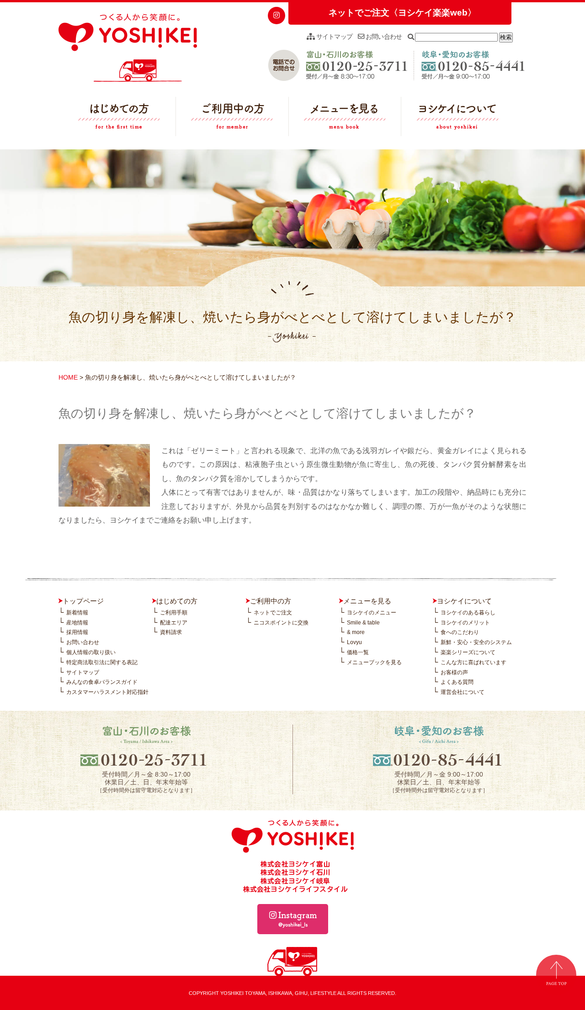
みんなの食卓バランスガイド (102, 682)
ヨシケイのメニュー (371, 612)
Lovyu (354, 642)
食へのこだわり (460, 632)
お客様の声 (454, 672)
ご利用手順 (173, 612)
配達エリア (173, 622)
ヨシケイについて (457, 119)
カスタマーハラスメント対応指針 (107, 692)
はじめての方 (119, 119)
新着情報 (77, 612)
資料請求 (171, 632)
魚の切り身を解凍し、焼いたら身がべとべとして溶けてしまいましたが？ (267, 413)
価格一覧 (358, 652)
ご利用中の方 (232, 119)
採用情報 (77, 632)
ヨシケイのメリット (465, 622)
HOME (68, 377)
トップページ (83, 601)
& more (356, 632)
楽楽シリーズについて (468, 652)
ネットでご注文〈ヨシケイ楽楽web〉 (402, 12)
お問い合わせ (383, 36)
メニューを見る (345, 119)
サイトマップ (333, 36)
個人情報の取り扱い (91, 652)
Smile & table (363, 622)
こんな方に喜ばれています (473, 662)
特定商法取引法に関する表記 (102, 662)
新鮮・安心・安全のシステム (476, 642)
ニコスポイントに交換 (281, 622)
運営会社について (462, 692)
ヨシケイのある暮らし (468, 612)
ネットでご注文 (273, 612)
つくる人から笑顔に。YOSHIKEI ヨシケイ (127, 48)
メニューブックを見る (374, 662)
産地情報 (77, 622)
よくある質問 (457, 682)
